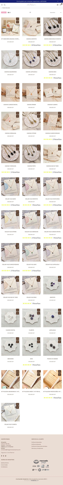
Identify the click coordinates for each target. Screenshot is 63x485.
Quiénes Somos (5, 462)
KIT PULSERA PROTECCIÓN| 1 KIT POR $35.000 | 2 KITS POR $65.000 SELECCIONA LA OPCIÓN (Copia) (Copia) (52, 391)
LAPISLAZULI (52, 330)
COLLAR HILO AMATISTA (31, 199)
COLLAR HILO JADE (31, 264)
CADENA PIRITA (31, 166)
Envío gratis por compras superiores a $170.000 (31, 1)
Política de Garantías (37, 442)
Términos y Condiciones (37, 448)
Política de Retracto (36, 444)
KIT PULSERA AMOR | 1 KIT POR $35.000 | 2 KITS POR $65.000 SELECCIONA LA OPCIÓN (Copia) (31, 391)
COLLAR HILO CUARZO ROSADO (10, 264)
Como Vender (4, 465)
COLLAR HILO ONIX (31, 297)
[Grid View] (8, 12)
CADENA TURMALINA (10, 166)
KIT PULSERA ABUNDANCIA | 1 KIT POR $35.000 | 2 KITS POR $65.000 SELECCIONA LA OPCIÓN (10, 391)
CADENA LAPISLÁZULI (31, 72)
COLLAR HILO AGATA (10, 199)
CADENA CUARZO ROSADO (52, 133)
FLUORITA (31, 330)
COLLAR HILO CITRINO (10, 231)
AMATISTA (52, 297)
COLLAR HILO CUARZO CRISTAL (52, 231)
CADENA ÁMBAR (31, 104)
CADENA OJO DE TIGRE (52, 166)
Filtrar (3, 12)
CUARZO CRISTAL (10, 330)
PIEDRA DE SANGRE (52, 358)
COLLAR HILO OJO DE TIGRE (10, 297)
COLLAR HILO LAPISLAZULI (52, 264)
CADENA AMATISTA (31, 39)
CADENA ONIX (52, 72)
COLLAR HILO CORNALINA (31, 231)
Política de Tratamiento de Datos (39, 446)
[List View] (10, 12)
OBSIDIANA (11, 358)
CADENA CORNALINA (10, 133)
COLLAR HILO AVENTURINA (52, 199)
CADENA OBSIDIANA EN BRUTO (52, 39)
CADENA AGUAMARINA (10, 72)
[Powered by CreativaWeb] (31, 482)
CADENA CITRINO (31, 133)
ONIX (31, 358)
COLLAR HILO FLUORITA (10, 424)
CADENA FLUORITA (52, 104)
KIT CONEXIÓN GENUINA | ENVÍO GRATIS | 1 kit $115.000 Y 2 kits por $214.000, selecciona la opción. (10, 39)
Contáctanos (4, 467)
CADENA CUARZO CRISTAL (11, 104)
